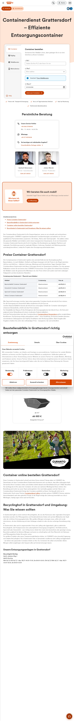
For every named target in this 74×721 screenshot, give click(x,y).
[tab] (13, 49)
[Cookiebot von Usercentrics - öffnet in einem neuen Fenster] (64, 337)
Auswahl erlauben (37, 382)
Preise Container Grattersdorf (16, 219)
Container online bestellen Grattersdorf (19, 225)
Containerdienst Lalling (32, 493)
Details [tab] (37, 342)
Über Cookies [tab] (61, 342)
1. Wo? (27, 60)
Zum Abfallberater (43, 78)
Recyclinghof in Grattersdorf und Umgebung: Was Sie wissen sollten (29, 228)
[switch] (28, 374)
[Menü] (3, 3)
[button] (70, 3)
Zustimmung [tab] (13, 342)
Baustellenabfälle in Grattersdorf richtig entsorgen (23, 222)
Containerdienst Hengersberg (47, 314)
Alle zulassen (61, 382)
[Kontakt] (53, 3)
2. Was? (27, 68)
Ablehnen (13, 382)
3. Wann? (28, 84)
